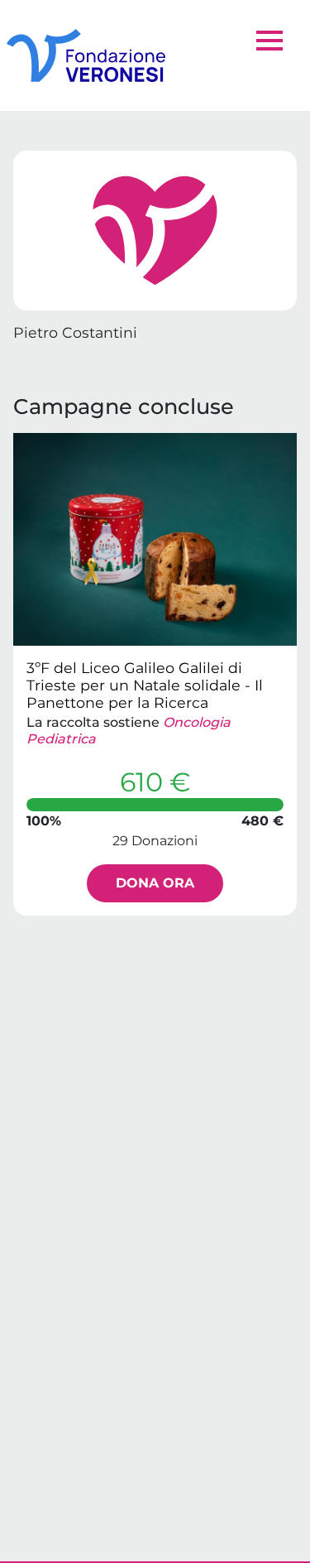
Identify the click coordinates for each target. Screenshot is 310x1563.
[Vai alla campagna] (155, 539)
